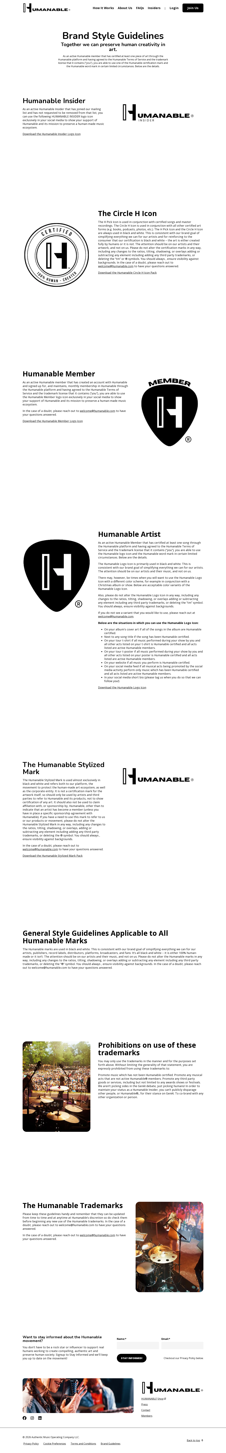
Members (146, 1415)
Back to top (193, 1440)
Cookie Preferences (54, 1443)
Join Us (192, 8)
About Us (125, 8)
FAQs (140, 8)
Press (144, 1404)
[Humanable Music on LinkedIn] (40, 1418)
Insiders (154, 8)
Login (174, 8)
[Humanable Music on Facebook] (24, 1418)
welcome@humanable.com (115, 266)
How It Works (103, 8)
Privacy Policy (31, 1443)
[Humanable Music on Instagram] (32, 1418)
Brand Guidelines (110, 1443)
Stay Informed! (131, 1358)
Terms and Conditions (83, 1443)
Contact (145, 1410)
